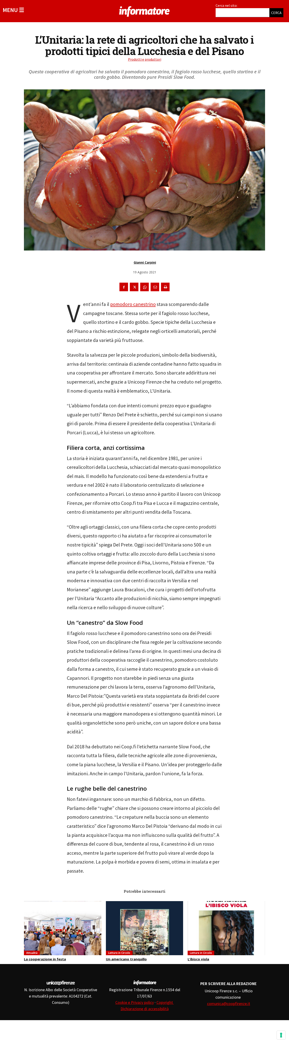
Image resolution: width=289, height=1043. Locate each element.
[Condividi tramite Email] (154, 286)
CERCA (276, 12)
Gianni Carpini (145, 262)
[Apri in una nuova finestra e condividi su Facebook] (123, 286)
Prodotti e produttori (144, 59)
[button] (13, 10)
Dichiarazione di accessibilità (145, 1008)
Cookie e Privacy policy (134, 1002)
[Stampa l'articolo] (165, 286)
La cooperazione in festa (45, 959)
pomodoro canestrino (133, 304)
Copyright (165, 1002)
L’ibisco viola (198, 959)
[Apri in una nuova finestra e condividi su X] (134, 286)
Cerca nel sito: (226, 5)
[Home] (144, 10)
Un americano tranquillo (126, 959)
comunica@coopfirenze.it (228, 1003)
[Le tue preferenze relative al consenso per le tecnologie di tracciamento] (281, 1035)
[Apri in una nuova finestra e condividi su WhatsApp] (144, 286)
